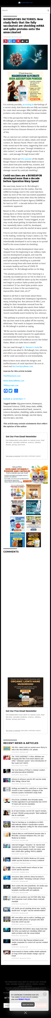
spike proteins (36, 412)
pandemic (7, 409)
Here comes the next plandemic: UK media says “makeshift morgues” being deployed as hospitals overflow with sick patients (30, 888)
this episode (26, 159)
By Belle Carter (24, 872)
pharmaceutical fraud (22, 409)
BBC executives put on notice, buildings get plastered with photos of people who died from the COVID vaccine (28, 920)
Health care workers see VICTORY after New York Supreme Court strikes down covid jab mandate (28, 899)
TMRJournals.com (11, 385)
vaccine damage (21, 415)
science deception (11, 412)
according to (28, 104)
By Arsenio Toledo (25, 784)
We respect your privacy (32, 988)
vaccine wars (9, 418)
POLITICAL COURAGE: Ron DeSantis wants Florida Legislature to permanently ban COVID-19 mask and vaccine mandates (29, 802)
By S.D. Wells (24, 765)
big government (24, 403)
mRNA (39, 406)
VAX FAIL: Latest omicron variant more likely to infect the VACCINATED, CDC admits (29, 748)
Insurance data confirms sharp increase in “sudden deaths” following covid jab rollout (28, 878)
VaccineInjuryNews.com (22, 366)
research (37, 409)
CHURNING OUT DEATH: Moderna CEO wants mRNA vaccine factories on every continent (28, 859)
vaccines (19, 418)
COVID (22, 406)
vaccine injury (36, 415)
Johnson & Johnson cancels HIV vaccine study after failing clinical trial (29, 780)
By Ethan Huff (24, 752)
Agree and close (28, 1004)
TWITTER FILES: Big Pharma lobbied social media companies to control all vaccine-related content (30, 942)
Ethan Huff (18, 37)
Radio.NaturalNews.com (13, 381)
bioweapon (37, 403)
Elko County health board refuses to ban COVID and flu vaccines (27, 869)
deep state (31, 406)
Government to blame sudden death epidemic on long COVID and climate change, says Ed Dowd (29, 954)
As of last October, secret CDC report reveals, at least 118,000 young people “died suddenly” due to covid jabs (29, 813)
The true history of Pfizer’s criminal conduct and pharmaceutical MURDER (28, 771)
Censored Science (11, 406)
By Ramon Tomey (25, 863)
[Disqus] (25, 585)
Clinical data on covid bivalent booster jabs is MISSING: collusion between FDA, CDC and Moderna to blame (29, 836)
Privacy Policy (24, 999)
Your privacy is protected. (13, 456)
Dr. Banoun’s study (31, 347)
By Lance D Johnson (26, 924)
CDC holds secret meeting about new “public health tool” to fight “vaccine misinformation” (29, 909)
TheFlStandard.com (12, 376)
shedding (24, 412)
